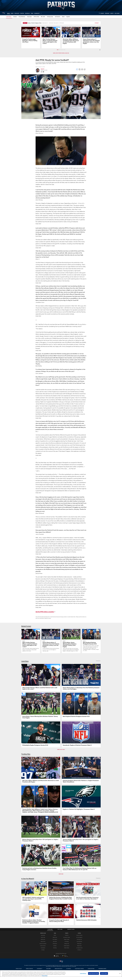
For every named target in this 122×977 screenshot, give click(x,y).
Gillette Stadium (66, 945)
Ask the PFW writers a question (45, 611)
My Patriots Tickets (66, 937)
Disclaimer (48, 968)
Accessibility (39, 968)
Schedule (54, 945)
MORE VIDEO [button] (61, 873)
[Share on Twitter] (80, 70)
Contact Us (79, 949)
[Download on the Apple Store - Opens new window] (56, 956)
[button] (57, 49)
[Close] (120, 973)
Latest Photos (43, 941)
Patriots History (43, 945)
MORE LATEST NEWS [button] (61, 749)
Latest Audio (43, 939)
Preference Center (102, 968)
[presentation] (100, 50)
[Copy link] (85, 69)
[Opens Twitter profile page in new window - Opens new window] (41, 72)
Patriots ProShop (79, 935)
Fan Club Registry (79, 937)
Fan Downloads (79, 941)
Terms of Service (29, 968)
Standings (55, 947)
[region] (61, 973)
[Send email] (82, 70)
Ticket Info (66, 935)
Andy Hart (42, 68)
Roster (55, 935)
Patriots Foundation (43, 943)
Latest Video (43, 937)
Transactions (55, 943)
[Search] (99, 13)
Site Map (42, 949)
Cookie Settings (91, 968)
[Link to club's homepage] (3, 13)
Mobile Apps (79, 943)
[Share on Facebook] (77, 70)
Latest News (43, 935)
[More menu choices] (41, 13)
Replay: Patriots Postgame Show (34, 22)
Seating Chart (66, 943)
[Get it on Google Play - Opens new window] (65, 956)
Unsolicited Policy (58, 968)
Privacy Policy (19, 968)
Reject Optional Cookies (93, 973)
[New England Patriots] (61, 961)
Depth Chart (55, 937)
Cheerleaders (43, 947)
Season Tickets (66, 939)
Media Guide (79, 945)
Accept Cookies (104, 973)
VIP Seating (67, 941)
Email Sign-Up (79, 939)
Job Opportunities (79, 947)
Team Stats (55, 941)
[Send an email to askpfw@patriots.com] (43, 72)
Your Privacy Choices (79, 968)
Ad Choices (68, 968)
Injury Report (55, 939)
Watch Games (66, 947)
